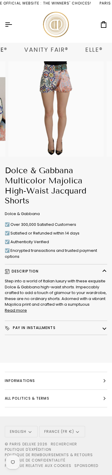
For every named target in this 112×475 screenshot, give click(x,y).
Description (25, 271)
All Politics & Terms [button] (27, 398)
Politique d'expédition (28, 449)
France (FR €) (59, 431)
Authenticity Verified (29, 242)
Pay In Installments (34, 327)
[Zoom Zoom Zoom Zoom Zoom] (56, 109)
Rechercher (64, 444)
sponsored (86, 465)
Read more (16, 310)
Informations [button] (20, 380)
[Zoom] (19, 145)
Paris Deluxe (23, 444)
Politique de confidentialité (35, 460)
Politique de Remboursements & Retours (49, 454)
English (18, 431)
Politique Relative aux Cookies (38, 465)
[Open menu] (14, 24)
